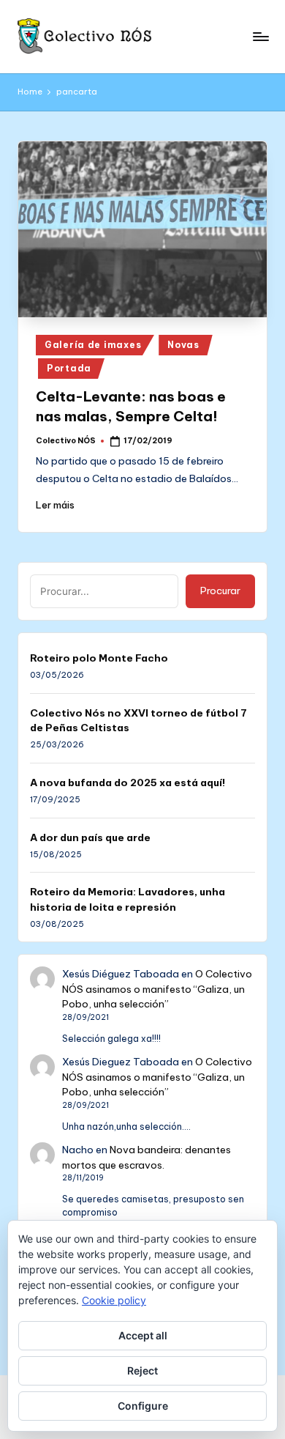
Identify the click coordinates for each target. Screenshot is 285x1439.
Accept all (142, 1335)
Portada (69, 368)
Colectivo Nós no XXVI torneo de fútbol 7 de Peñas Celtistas (138, 720)
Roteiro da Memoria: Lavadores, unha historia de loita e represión (127, 899)
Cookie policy (114, 1300)
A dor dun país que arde (90, 837)
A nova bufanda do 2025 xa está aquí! (127, 782)
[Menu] (260, 36)
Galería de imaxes (93, 344)
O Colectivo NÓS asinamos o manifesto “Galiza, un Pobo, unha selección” (157, 988)
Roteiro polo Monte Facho (99, 658)
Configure (143, 1405)
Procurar (220, 590)
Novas (183, 344)
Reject (142, 1370)
